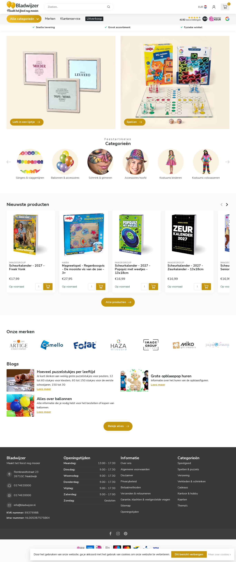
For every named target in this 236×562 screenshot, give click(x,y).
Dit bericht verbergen (189, 554)
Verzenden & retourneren (136, 493)
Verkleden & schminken (192, 481)
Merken (50, 19)
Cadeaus (183, 487)
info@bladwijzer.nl (25, 505)
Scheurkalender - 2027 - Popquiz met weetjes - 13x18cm (132, 269)
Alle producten (116, 302)
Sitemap (126, 506)
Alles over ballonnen (54, 398)
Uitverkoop (94, 19)
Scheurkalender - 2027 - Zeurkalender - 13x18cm (186, 267)
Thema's (183, 506)
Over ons (126, 463)
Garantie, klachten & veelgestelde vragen (145, 499)
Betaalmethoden (131, 487)
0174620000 (22, 485)
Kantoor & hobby (188, 493)
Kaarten (182, 499)
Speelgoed (184, 463)
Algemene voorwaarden (135, 469)
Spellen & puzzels (188, 469)
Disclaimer (127, 475)
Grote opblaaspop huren (171, 376)
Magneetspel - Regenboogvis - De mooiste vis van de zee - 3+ (83, 269)
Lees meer (44, 389)
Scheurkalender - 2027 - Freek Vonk (27, 267)
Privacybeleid (129, 481)
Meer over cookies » (219, 554)
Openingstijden (130, 512)
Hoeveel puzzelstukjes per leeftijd (66, 371)
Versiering (184, 475)
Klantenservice (70, 19)
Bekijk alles (116, 426)
